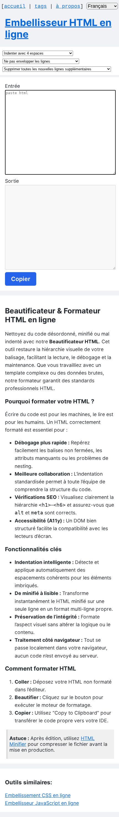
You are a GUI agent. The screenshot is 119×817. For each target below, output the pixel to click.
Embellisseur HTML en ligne (58, 28)
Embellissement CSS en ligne (38, 795)
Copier (20, 278)
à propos (68, 6)
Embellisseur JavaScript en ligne (42, 803)
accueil (14, 6)
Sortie (12, 181)
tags (41, 6)
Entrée (12, 86)
